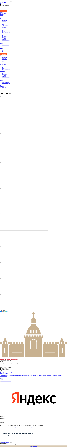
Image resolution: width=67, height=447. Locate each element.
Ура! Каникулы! (5, 90)
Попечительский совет (6, 32)
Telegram (7, 371)
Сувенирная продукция (6, 40)
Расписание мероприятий (6, 35)
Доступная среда (3, 17)
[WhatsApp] (5, 311)
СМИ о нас (2, 16)
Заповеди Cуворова (8, 372)
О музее (1, 12)
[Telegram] (7, 311)
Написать (6, 438)
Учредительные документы (7, 28)
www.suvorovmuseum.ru (5, 442)
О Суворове (4, 21)
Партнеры (4, 31)
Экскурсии (4, 38)
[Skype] (6, 311)
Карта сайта (2, 372)
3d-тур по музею (5, 25)
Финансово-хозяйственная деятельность (9, 29)
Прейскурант (4, 37)
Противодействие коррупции (7, 30)
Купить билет (4, 54)
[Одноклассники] (2, 311)
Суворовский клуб (5, 45)
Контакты (2, 85)
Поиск (11, 1)
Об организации (3, 13)
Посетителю (2, 14)
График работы (4, 36)
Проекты (1, 15)
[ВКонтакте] (1, 311)
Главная (3, 89)
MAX (4, 371)
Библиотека (4, 24)
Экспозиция (4, 23)
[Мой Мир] (3, 311)
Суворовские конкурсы (6, 83)
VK (10, 371)
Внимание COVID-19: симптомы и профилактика (9, 359)
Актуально (4, 39)
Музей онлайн (4, 59)
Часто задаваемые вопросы (6, 41)
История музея (4, 20)
